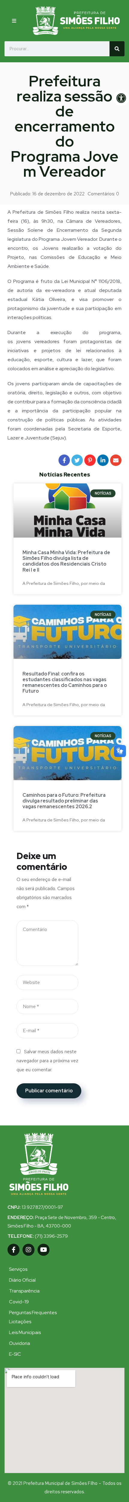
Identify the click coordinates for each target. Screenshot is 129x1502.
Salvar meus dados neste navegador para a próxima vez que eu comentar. (47, 1060)
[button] (17, 21)
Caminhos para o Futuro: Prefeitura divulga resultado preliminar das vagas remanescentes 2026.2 (64, 801)
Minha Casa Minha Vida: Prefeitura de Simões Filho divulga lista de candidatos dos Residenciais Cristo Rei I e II (66, 561)
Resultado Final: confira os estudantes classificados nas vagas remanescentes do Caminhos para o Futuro (64, 682)
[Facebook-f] (14, 1250)
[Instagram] (28, 1250)
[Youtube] (44, 1250)
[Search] (117, 48)
